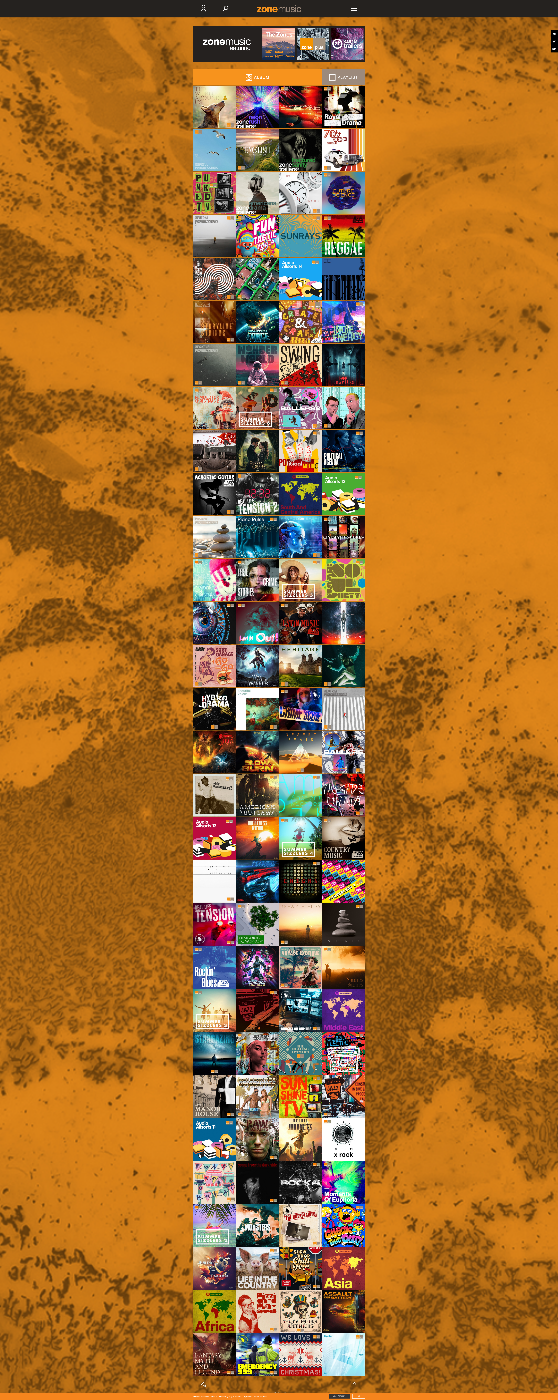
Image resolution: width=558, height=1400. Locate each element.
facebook (554, 34)
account (354, 9)
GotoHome (203, 1384)
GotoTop (354, 1383)
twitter (554, 41)
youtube (554, 48)
